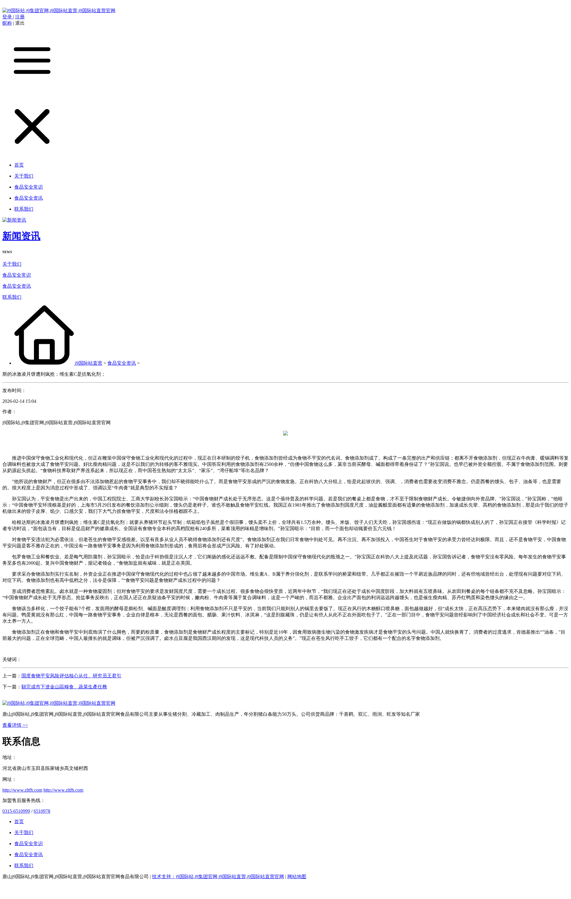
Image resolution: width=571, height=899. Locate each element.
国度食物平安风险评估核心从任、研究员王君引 (71, 675)
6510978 (42, 811)
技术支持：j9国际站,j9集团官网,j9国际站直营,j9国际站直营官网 (218, 876)
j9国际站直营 (88, 363)
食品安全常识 (16, 275)
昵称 (7, 23)
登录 (7, 16)
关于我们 (11, 264)
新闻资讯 (21, 236)
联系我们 (11, 297)
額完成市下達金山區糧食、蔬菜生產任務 (64, 686)
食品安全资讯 (16, 286)
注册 (20, 16)
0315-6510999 (16, 811)
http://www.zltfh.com (22, 790)
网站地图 (296, 876)
